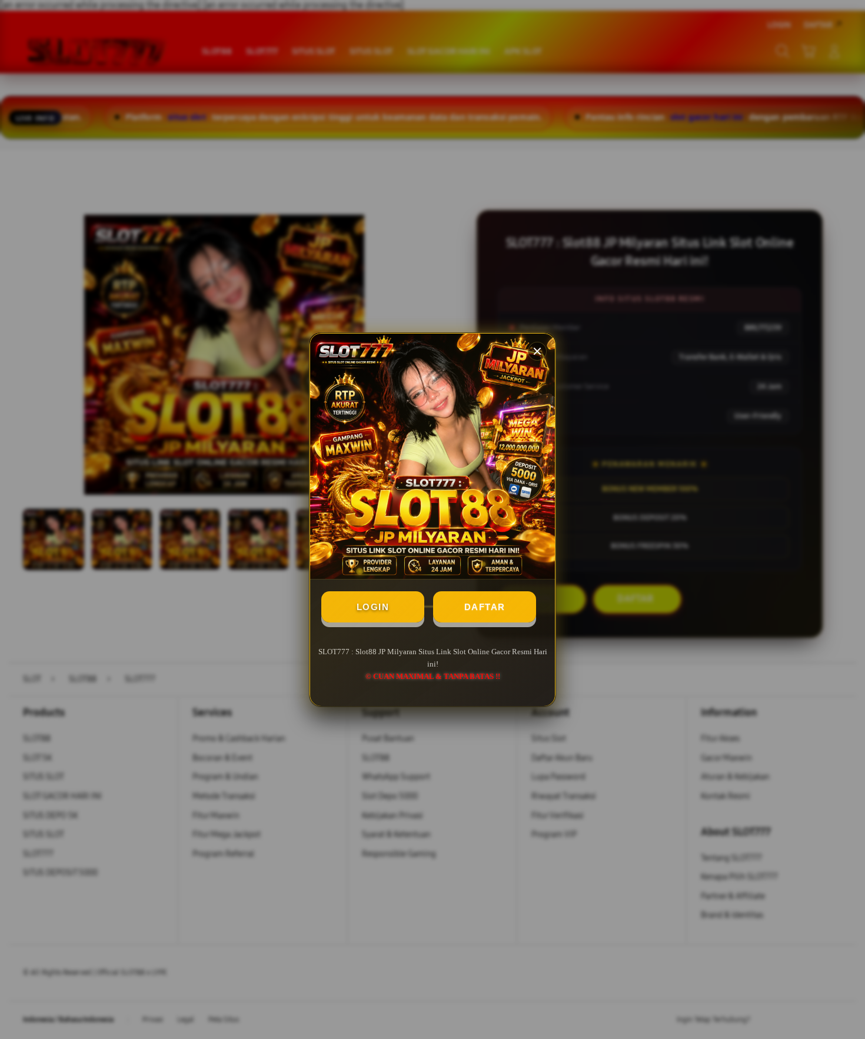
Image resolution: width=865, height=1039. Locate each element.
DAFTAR (484, 607)
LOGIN (373, 607)
